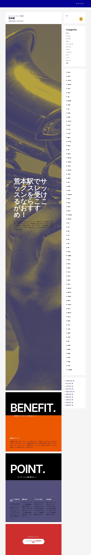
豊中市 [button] (69, 284)
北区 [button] (68, 108)
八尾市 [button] (69, 329)
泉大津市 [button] (69, 80)
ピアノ (67, 55)
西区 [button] (68, 149)
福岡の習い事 (69, 405)
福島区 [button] (69, 178)
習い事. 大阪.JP (80, 3)
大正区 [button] (69, 129)
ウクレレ (68, 36)
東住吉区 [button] (69, 161)
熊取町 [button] (69, 333)
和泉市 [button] (69, 76)
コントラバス (69, 44)
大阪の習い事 (69, 399)
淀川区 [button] (69, 190)
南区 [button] (68, 247)
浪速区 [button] (69, 145)
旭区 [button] (68, 96)
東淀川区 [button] (69, 170)
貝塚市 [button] (69, 198)
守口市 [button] (69, 324)
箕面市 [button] (69, 320)
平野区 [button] (69, 174)
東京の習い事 (69, 389)
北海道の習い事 (70, 381)
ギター (67, 41)
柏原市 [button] (69, 202)
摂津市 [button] (69, 263)
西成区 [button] (69, 153)
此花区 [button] (69, 113)
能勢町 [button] (69, 353)
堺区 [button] (68, 231)
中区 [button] (68, 235)
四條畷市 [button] (69, 255)
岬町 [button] (68, 341)
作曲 (67, 63)
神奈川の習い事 (70, 391)
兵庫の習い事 (69, 402)
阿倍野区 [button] (69, 100)
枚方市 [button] (69, 308)
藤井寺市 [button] (69, 312)
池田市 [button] (69, 72)
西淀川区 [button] (69, 157)
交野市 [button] (69, 206)
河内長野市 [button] (70, 214)
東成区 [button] (69, 166)
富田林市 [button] (69, 288)
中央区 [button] (69, 133)
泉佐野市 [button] (69, 84)
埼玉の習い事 (69, 383)
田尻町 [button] (69, 337)
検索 (67, 15)
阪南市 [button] (69, 300)
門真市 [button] (69, 210)
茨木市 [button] (69, 88)
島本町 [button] (69, 357)
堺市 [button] (68, 223)
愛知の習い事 (69, 397)
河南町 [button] (69, 361)
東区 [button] (68, 243)
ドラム (67, 49)
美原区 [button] (69, 251)
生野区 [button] (69, 104)
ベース (67, 57)
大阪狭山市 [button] (70, 194)
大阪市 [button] (69, 92)
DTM (67, 33)
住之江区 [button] (69, 121)
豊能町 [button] (69, 349)
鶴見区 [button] (69, 137)
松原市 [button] (69, 316)
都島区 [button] (69, 186)
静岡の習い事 (69, 394)
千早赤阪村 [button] (70, 369)
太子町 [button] (69, 365)
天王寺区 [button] (69, 141)
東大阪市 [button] (69, 304)
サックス (68, 46)
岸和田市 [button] (69, 219)
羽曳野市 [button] (69, 296)
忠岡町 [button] (69, 345)
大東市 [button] (69, 271)
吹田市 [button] (69, 259)
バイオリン (69, 52)
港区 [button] (68, 182)
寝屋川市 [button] (69, 292)
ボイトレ (68, 60)
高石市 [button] (69, 276)
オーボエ (68, 38)
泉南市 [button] (69, 267)
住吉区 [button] (69, 125)
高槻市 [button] (69, 280)
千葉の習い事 (69, 386)
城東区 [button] (69, 117)
